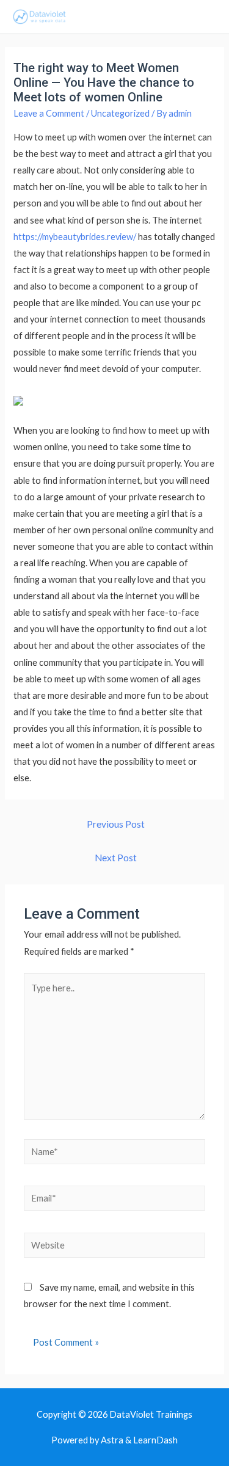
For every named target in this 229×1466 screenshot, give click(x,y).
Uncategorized (120, 113)
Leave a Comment (48, 113)
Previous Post (116, 824)
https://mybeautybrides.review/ (74, 237)
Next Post (116, 857)
